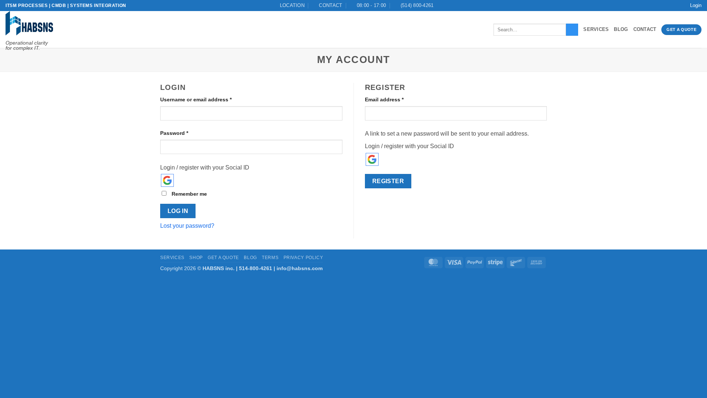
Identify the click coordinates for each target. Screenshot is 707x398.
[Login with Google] (167, 180)
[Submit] (572, 30)
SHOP (196, 257)
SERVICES (596, 29)
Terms (270, 257)
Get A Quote (223, 257)
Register (388, 181)
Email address (395, 98)
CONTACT (645, 29)
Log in (178, 211)
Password (185, 132)
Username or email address (207, 98)
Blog (621, 29)
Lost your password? (187, 226)
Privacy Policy (303, 257)
